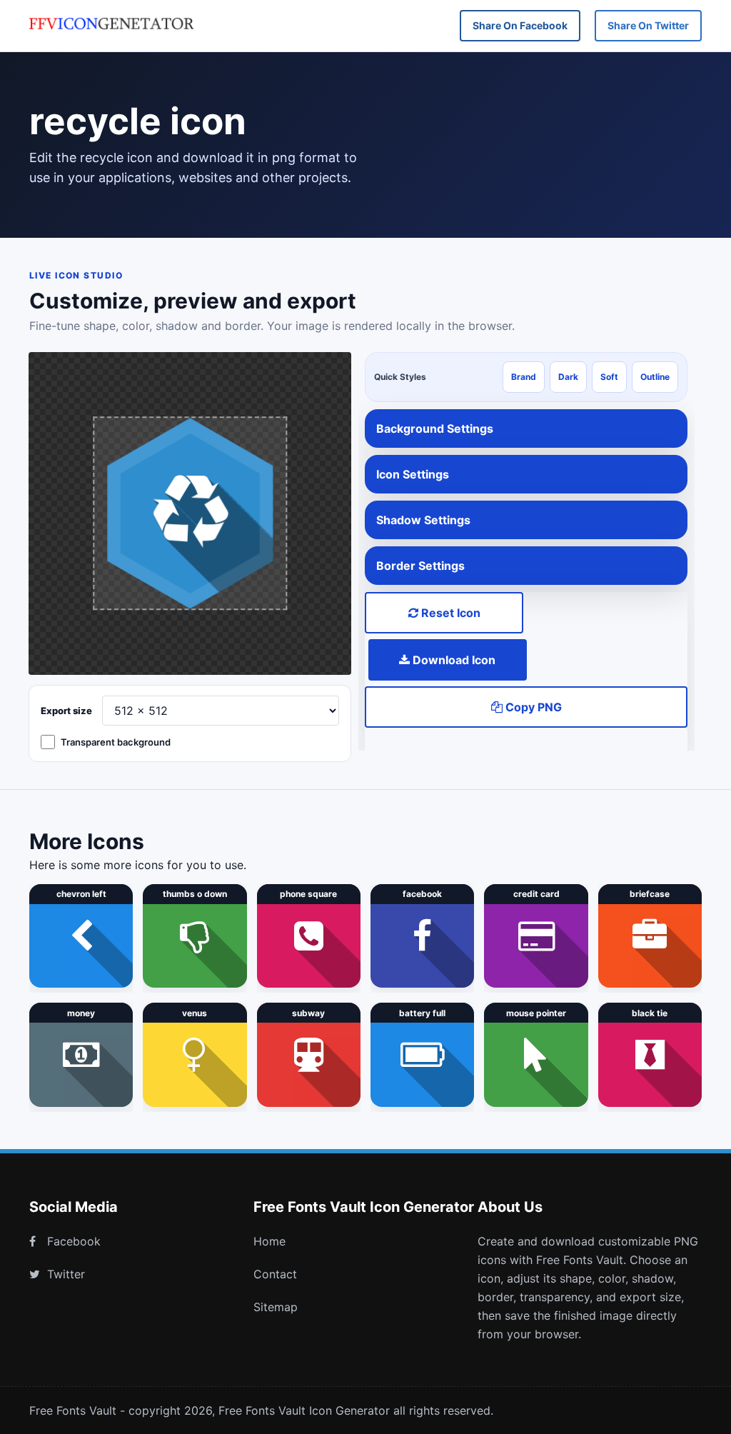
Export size (66, 710)
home (269, 1241)
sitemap (275, 1307)
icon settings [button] (412, 474)
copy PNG (532, 707)
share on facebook (520, 25)
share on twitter (648, 25)
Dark (568, 376)
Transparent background (116, 742)
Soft (609, 376)
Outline (655, 376)
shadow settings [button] (423, 520)
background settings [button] (434, 428)
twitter (66, 1274)
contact (275, 1274)
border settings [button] (420, 565)
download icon (452, 660)
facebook (74, 1241)
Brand (523, 376)
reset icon (449, 613)
